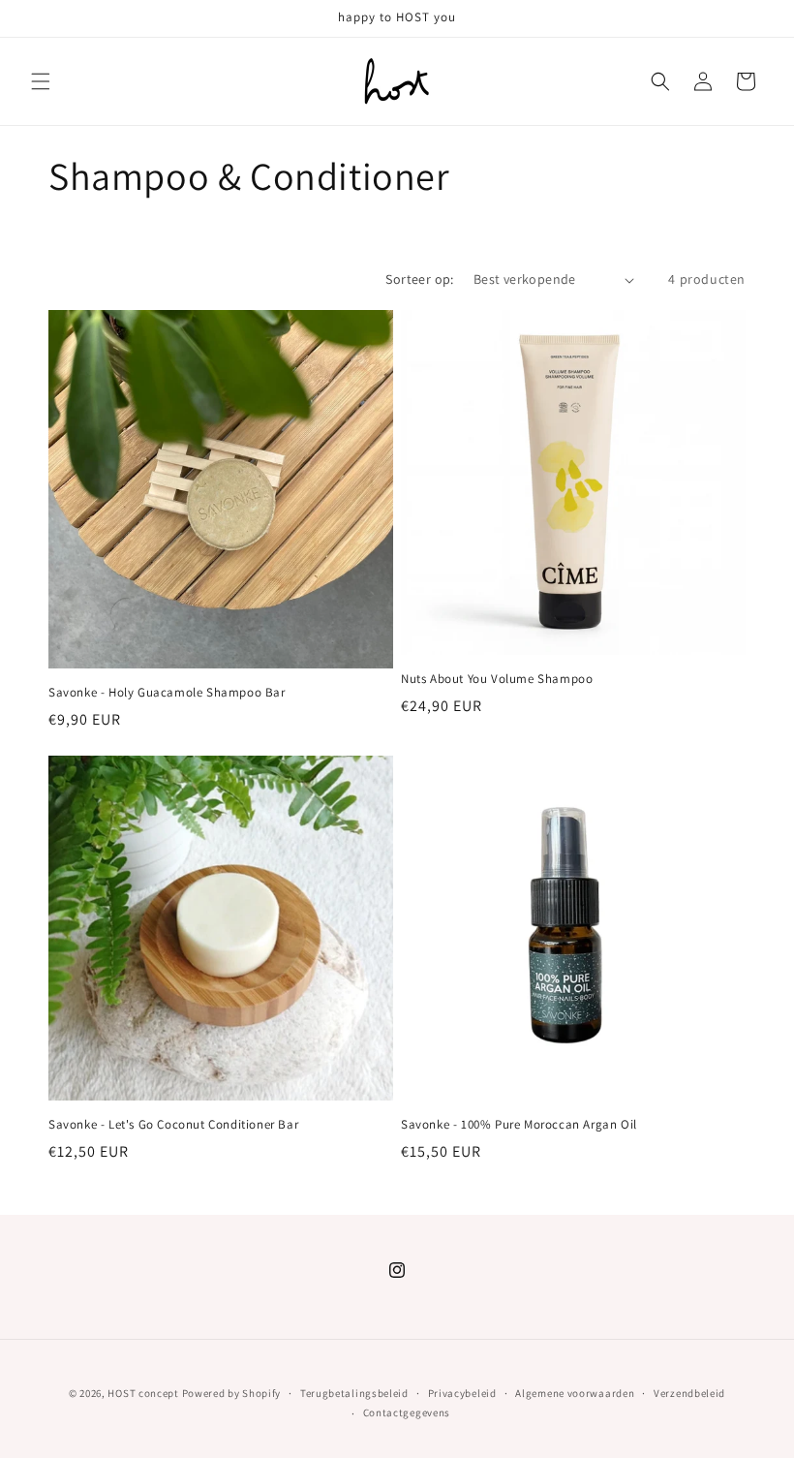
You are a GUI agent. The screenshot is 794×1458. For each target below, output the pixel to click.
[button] (40, 81)
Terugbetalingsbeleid (354, 1393)
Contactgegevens (407, 1412)
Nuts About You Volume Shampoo (497, 679)
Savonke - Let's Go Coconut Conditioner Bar (173, 1124)
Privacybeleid (462, 1393)
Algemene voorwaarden (574, 1393)
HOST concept (142, 1393)
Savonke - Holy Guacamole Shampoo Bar (167, 692)
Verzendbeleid (689, 1393)
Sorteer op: (419, 279)
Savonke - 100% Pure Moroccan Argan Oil (519, 1124)
